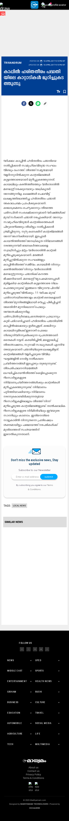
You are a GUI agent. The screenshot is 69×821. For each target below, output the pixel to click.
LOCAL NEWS (19, 505)
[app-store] (38, 786)
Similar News (14, 522)
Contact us (33, 771)
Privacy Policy (33, 774)
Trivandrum (13, 62)
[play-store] (31, 786)
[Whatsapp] (38, 103)
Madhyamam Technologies (34, 804)
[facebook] (24, 103)
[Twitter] (31, 103)
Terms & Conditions (33, 778)
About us (33, 767)
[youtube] (41, 648)
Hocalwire (34, 808)
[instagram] (35, 648)
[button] (5, 5)
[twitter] (28, 648)
